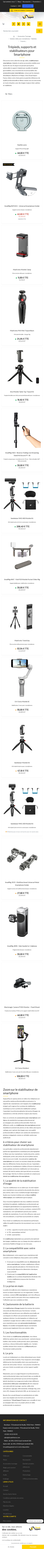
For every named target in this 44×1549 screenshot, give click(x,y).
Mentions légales (8, 1506)
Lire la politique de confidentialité (11, 1540)
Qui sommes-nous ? (9, 1)
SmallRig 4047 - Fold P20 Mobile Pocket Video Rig (22, 579)
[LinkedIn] (28, 24)
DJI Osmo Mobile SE (22, 701)
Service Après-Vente (9, 1494)
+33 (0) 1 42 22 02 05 (10, 1434)
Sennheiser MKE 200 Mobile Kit (22, 824)
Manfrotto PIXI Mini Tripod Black (22, 331)
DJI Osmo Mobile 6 (22, 1068)
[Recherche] (39, 31)
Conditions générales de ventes (13, 1498)
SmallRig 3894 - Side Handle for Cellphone (22, 946)
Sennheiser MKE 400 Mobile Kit (22, 518)
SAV (19, 6)
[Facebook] (14, 24)
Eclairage (6, 1479)
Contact (13, 6)
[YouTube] (18, 24)
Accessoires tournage (10, 1464)
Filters (10, 94)
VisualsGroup (7, 1514)
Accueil (5, 1486)
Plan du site (7, 1502)
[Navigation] (39, 24)
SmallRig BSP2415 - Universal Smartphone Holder (22, 206)
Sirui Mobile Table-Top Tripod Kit (22, 392)
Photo (5, 1460)
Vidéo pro (6, 1456)
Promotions (36, 1)
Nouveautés (26, 1)
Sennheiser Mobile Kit (22, 763)
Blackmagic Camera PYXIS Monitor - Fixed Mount (22, 1007)
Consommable (27, 1456)
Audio (5, 1475)
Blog (19, 1)
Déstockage (26, 1475)
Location (27, 6)
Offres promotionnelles (30, 1479)
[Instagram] (23, 24)
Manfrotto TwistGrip (22, 640)
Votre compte (9, 1516)
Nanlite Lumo (22, 145)
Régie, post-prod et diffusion (9, 1469)
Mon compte (7, 1521)
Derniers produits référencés (28, 1465)
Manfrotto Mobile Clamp (22, 270)
